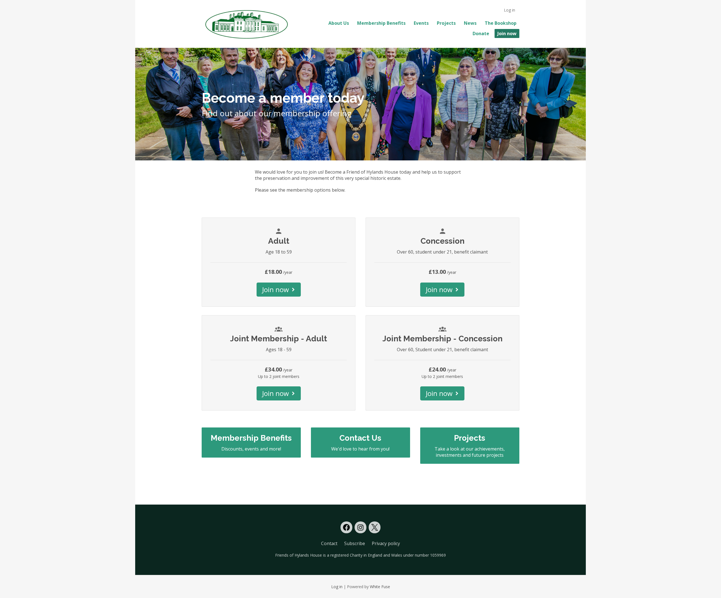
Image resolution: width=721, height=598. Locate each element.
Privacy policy (386, 543)
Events (421, 23)
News (470, 23)
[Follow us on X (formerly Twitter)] (374, 527)
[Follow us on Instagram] (360, 527)
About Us (338, 23)
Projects (446, 23)
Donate (481, 33)
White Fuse (380, 586)
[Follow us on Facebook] (346, 527)
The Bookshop (501, 23)
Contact (329, 543)
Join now (507, 33)
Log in (509, 10)
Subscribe (354, 543)
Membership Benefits (381, 23)
